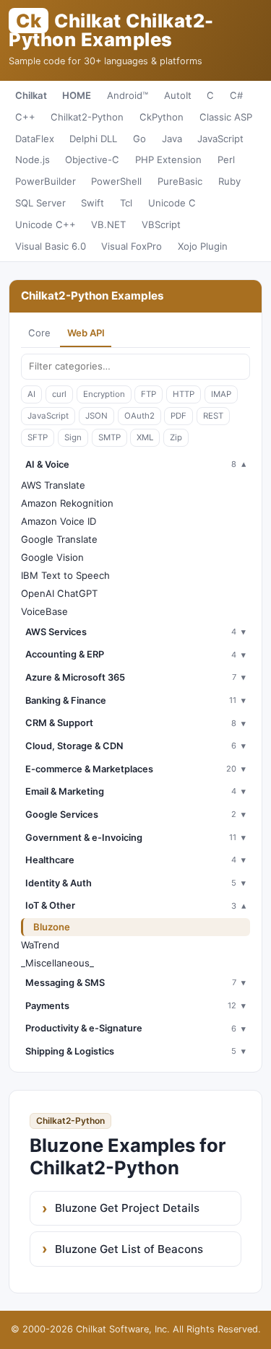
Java (172, 138)
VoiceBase (44, 611)
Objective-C (92, 159)
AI (31, 394)
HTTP (183, 394)
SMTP (109, 437)
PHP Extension (168, 159)
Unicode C (172, 203)
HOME (76, 95)
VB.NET (108, 224)
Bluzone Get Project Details (127, 1208)
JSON (96, 416)
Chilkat (31, 95)
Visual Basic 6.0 (50, 246)
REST (213, 416)
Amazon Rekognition (67, 503)
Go (139, 138)
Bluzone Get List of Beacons (129, 1249)
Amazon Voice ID (58, 521)
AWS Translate (53, 485)
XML (145, 437)
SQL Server (40, 203)
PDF (178, 416)
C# (236, 95)
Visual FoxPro (131, 246)
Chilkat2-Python (87, 117)
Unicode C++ (45, 224)
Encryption (104, 394)
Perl (226, 159)
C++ (25, 117)
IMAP (221, 394)
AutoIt (178, 95)
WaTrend (40, 945)
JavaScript (220, 138)
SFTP (37, 437)
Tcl (126, 203)
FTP (148, 394)
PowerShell (116, 181)
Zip (176, 437)
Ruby (229, 181)
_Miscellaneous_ (57, 963)
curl (59, 394)
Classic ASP (225, 117)
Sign (73, 437)
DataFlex (34, 138)
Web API (86, 333)
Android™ (127, 95)
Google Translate (59, 539)
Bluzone (51, 927)
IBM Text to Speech (65, 575)
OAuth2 (139, 416)
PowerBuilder (45, 181)
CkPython (161, 117)
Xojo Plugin (203, 246)
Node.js (32, 159)
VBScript (161, 224)
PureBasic (180, 181)
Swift (92, 203)
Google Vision (52, 557)
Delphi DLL (93, 138)
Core (39, 333)
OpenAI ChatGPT (59, 593)
